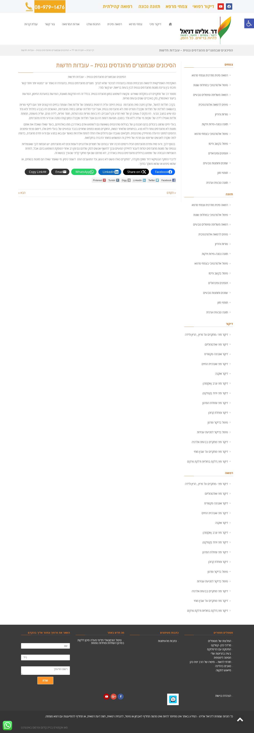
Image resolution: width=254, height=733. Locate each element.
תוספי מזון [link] (223, 173)
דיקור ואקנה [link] (221, 373)
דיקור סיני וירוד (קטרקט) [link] (215, 393)
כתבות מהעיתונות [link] (167, 641)
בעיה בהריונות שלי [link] (221, 653)
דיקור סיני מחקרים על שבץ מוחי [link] (211, 451)
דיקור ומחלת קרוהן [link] (218, 412)
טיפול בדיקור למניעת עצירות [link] (212, 432)
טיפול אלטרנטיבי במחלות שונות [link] (210, 85)
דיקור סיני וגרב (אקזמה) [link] (215, 383)
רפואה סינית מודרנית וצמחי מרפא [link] (210, 75)
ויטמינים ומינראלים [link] (218, 153)
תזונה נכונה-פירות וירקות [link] (215, 124)
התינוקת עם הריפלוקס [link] (219, 649)
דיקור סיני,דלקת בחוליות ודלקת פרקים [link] (207, 461)
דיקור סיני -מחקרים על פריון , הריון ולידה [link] (206, 334)
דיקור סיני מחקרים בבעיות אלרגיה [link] (210, 442)
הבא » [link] (21, 192)
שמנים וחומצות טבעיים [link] (215, 163)
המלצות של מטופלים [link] (219, 641)
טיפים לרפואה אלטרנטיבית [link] (213, 104)
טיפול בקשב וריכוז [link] (218, 143)
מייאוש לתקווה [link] (223, 670)
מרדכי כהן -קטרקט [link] (221, 645)
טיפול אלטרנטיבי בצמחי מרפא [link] (211, 134)
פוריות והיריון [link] (221, 114)
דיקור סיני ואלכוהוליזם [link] (216, 344)
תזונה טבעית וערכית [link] (217, 182)
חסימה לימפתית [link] (222, 657)
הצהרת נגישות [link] (223, 696)
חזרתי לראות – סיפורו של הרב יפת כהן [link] (210, 662)
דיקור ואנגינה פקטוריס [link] (216, 354)
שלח (45, 680)
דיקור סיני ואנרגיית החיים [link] (215, 364)
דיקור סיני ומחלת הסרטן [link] (215, 403)
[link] (249, 23)
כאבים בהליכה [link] (223, 666)
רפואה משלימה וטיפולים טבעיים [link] (210, 95)
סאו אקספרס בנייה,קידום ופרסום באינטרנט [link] (44, 727)
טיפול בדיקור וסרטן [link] (218, 422)
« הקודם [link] (171, 192)
